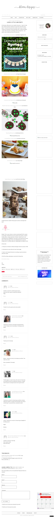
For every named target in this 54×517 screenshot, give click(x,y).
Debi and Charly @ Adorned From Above (16, 439)
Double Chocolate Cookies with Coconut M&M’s (11, 459)
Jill (13, 372)
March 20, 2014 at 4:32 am (13, 287)
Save (3, 271)
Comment (4, 494)
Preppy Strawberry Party (22, 276)
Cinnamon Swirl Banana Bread (10, 100)
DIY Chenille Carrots (11, 160)
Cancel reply (18, 472)
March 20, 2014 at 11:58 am (17, 351)
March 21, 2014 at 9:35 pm (13, 440)
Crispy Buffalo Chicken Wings (11, 138)
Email (3, 483)
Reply (4, 296)
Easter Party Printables (7, 276)
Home (12, 17)
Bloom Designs (27, 7)
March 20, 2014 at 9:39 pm (17, 416)
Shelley (14, 414)
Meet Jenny (28, 17)
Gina (13, 350)
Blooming (41, 17)
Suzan (9, 286)
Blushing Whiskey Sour (10, 133)
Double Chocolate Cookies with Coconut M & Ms (12, 105)
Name (3, 478)
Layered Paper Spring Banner (10, 34)
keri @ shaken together (17, 315)
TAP (38, 77)
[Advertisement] (45, 99)
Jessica (9, 336)
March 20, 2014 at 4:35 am (13, 303)
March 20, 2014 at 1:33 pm (17, 374)
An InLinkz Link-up (5, 258)
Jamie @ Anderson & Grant (17, 393)
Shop (16, 17)
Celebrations (21, 17)
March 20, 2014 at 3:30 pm (17, 395)
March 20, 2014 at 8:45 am (17, 317)
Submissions (35, 17)
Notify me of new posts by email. (9, 510)
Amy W (9, 302)
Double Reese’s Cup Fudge (10, 179)
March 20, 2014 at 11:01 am (13, 338)
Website (3, 488)
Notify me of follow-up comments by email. (12, 508)
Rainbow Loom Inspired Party (10, 74)
